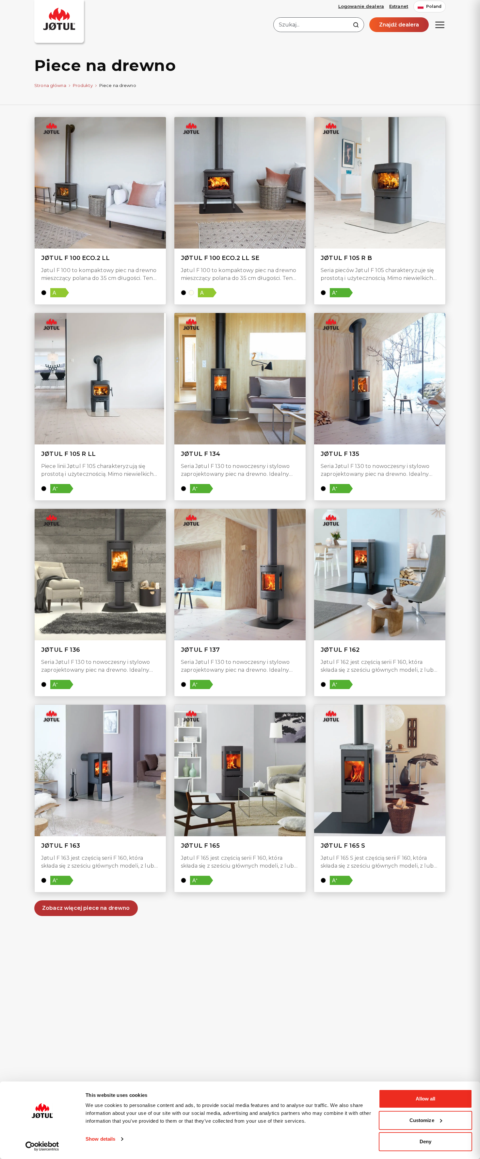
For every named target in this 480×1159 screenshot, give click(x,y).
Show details (100, 1139)
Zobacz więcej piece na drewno (86, 908)
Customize (421, 1120)
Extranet (398, 6)
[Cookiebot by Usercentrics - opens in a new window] (42, 1146)
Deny (425, 1141)
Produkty (83, 85)
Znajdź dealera (399, 25)
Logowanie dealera (361, 6)
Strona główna (50, 85)
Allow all (426, 1098)
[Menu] (440, 24)
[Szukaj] (356, 24)
